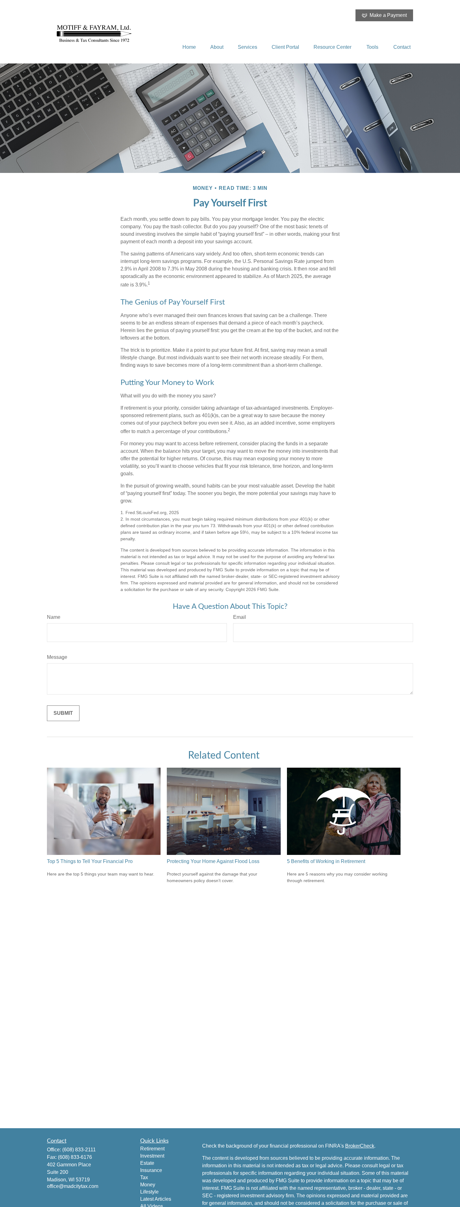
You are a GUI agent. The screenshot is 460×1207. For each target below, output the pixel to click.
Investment (152, 1156)
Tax (144, 1177)
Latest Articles (155, 1199)
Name (53, 617)
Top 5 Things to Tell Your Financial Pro (90, 861)
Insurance (151, 1170)
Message (57, 657)
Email (239, 617)
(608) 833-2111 (79, 1149)
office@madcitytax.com (72, 1186)
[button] (189, 47)
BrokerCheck (359, 1146)
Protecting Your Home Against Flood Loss (213, 861)
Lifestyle (149, 1191)
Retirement (152, 1148)
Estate (147, 1163)
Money (147, 1184)
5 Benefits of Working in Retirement (326, 861)
